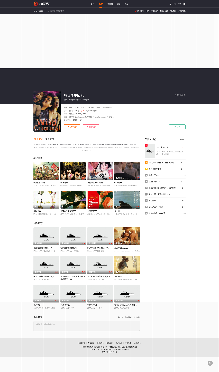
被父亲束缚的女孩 (156, 207)
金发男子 (118, 182)
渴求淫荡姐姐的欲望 (69, 248)
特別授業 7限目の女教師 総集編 (161, 163)
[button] (39, 139)
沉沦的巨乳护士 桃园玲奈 (98, 248)
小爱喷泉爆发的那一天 (42, 248)
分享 (177, 127)
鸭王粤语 (64, 182)
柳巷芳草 (152, 201)
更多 (183, 139)
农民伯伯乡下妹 (155, 169)
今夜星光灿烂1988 (68, 211)
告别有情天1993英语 (157, 213)
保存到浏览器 (180, 95)
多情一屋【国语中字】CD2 (159, 194)
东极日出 (118, 276)
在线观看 (72, 127)
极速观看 (91, 127)
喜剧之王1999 (154, 175)
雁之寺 (117, 211)
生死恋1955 (92, 211)
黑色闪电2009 (154, 182)
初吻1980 (37, 211)
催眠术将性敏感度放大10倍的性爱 (162, 188)
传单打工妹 (65, 305)
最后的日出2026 (121, 248)
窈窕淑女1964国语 (95, 182)
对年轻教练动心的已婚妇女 (98, 276)
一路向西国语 (39, 182)
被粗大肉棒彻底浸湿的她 (43, 276)
